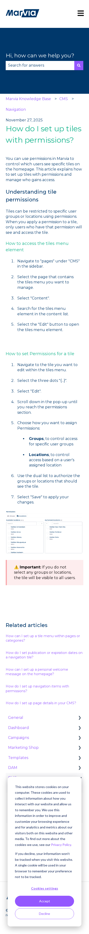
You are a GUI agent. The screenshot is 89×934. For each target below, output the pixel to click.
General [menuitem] (15, 717)
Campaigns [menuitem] (18, 737)
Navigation (16, 109)
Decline (44, 914)
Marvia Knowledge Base (28, 99)
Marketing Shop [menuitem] (23, 747)
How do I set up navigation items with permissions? (37, 688)
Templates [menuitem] (18, 757)
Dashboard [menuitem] (18, 727)
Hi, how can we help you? (40, 55)
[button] (79, 718)
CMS (63, 99)
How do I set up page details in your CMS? (41, 703)
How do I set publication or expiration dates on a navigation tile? (44, 655)
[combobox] (40, 65)
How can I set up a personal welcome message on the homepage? (37, 671)
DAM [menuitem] (12, 767)
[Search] (78, 65)
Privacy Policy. (61, 845)
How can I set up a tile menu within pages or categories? (43, 638)
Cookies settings (44, 888)
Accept (44, 901)
